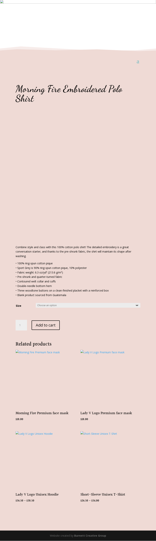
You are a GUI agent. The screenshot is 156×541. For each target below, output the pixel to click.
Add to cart (46, 325)
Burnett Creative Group (90, 535)
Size (18, 305)
